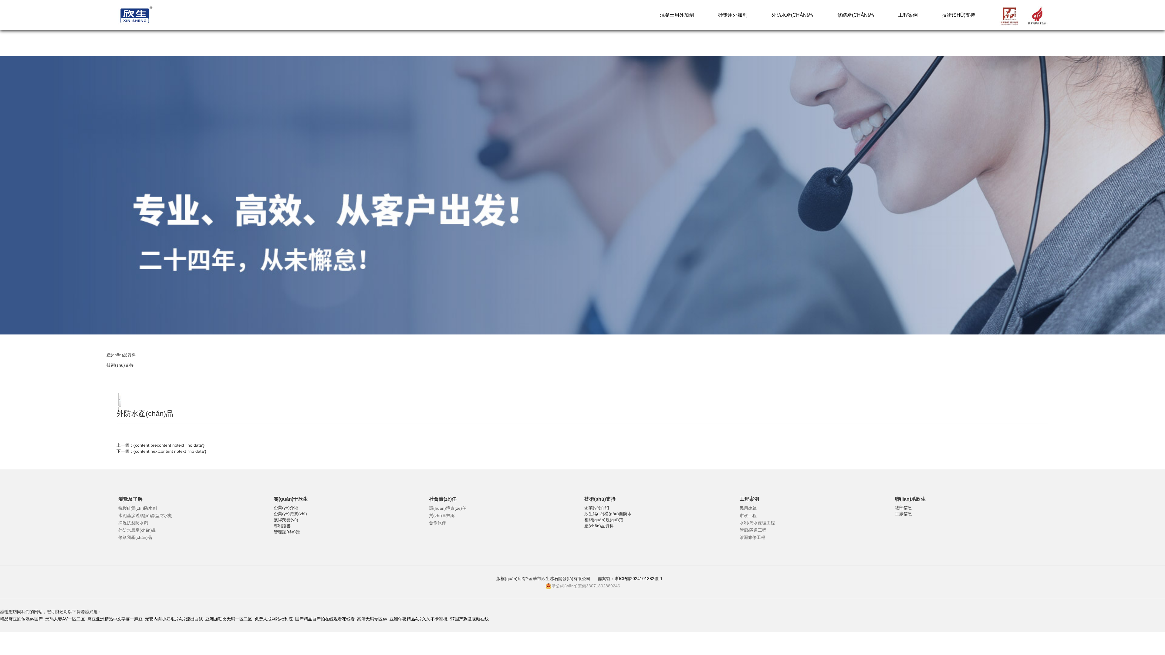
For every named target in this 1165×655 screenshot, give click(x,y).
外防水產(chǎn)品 (792, 15)
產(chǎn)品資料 (121, 354)
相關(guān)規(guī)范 (603, 519)
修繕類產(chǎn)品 (135, 537)
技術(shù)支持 (958, 15)
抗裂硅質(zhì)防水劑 (137, 508)
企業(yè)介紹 (286, 507)
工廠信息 (903, 513)
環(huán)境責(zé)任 (447, 508)
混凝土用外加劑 (677, 15)
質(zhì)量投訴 (442, 515)
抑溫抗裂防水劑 (133, 522)
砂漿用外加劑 (732, 15)
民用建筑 (748, 508)
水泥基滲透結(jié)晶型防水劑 (145, 515)
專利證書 (282, 525)
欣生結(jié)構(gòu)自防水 (608, 513)
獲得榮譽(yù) (286, 519)
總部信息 (903, 507)
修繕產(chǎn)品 (855, 15)
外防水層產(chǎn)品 (137, 530)
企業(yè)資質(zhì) (290, 513)
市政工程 (748, 515)
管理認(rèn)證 (287, 531)
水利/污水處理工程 (757, 522)
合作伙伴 (437, 522)
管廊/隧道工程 (753, 530)
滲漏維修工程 (752, 537)
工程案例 (908, 15)
